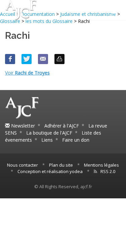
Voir (27, 72)
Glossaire (10, 21)
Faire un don (75, 140)
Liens (47, 140)
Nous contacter (22, 165)
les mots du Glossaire (49, 21)
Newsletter (22, 125)
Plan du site (61, 165)
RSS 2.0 (107, 171)
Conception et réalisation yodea (50, 171)
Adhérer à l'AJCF (61, 125)
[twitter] (27, 59)
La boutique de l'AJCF (49, 133)
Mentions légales (101, 165)
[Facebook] (10, 59)
